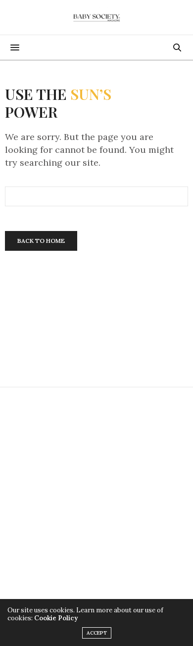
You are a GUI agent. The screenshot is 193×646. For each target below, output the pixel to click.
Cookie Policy (56, 618)
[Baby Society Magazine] (96, 17)
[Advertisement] (96, 498)
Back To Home (41, 240)
